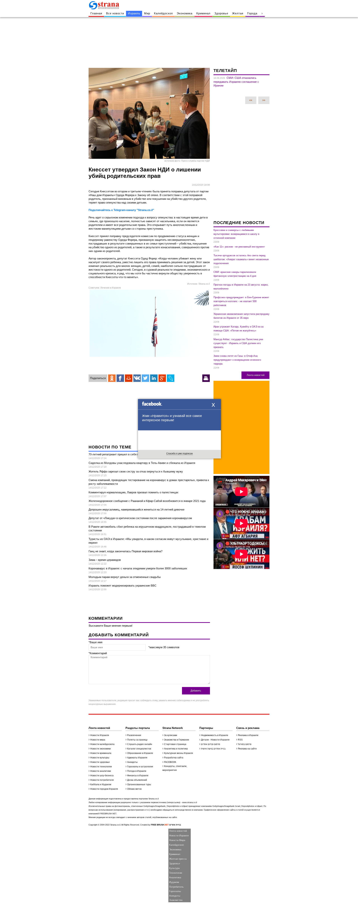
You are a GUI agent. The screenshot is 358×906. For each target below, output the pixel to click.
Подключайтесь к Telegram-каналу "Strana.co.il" (121, 210)
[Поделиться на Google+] (162, 378)
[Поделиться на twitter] (145, 378)
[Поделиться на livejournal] (170, 378)
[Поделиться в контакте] (137, 378)
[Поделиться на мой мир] (128, 378)
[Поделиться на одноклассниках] (112, 378)
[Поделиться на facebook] (120, 378)
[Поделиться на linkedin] (154, 378)
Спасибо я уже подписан (179, 453)
